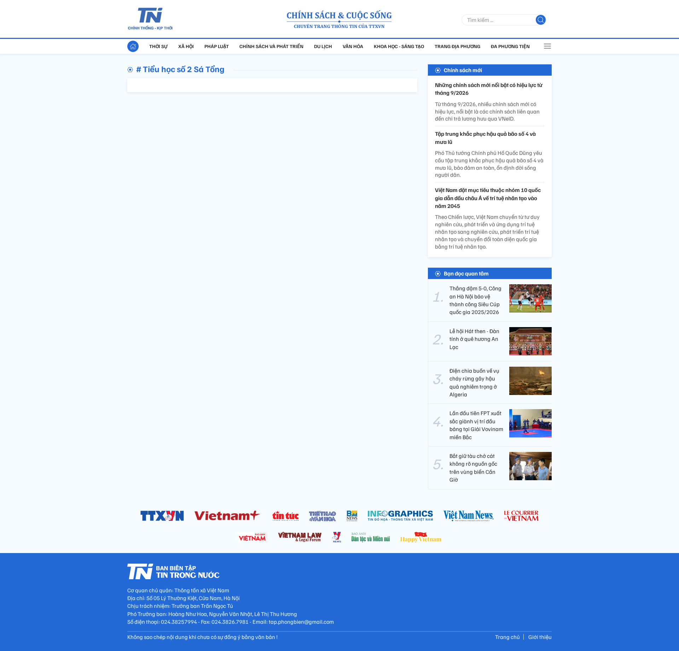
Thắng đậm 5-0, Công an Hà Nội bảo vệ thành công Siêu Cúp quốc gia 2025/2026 (475, 300)
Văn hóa (353, 46)
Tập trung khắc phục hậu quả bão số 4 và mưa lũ (485, 137)
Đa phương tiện (510, 46)
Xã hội (186, 46)
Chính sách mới (463, 70)
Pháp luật (216, 46)
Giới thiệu (540, 637)
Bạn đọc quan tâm (466, 273)
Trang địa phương (457, 46)
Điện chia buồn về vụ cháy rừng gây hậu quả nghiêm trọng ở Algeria (474, 382)
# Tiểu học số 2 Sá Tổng (180, 68)
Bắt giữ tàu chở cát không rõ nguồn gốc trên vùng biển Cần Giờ (473, 467)
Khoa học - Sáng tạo (399, 46)
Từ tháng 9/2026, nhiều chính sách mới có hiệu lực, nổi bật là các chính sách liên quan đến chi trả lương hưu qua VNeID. (487, 111)
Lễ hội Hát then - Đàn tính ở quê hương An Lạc (474, 338)
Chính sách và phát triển (271, 46)
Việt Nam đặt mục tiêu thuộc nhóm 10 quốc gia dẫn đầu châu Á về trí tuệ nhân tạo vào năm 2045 (488, 197)
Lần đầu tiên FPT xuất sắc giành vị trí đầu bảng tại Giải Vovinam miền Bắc (476, 424)
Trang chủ (507, 637)
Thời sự (158, 46)
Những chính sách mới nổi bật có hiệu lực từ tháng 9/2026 (488, 88)
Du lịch (323, 46)
